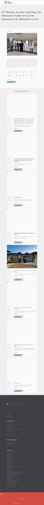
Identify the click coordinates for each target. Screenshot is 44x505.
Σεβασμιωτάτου (9, 469)
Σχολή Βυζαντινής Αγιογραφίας (12, 474)
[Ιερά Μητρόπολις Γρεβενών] (22, 2)
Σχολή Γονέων (9, 476)
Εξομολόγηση (9, 456)
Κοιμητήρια (9, 461)
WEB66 (24, 498)
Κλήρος (8, 415)
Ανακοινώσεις (9, 453)
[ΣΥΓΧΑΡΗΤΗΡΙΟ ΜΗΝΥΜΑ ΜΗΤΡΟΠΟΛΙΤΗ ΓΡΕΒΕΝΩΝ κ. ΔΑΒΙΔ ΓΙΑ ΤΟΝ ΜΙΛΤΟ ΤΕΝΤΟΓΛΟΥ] (22, 145)
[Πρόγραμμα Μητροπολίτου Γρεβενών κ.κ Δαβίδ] (22, 331)
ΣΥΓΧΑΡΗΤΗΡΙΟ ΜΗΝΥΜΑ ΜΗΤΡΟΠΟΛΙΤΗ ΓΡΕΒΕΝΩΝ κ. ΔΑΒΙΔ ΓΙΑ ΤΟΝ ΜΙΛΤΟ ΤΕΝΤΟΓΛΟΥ (24, 160)
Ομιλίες (8, 464)
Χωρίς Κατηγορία (10, 483)
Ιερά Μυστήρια (9, 416)
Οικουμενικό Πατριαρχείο (11, 442)
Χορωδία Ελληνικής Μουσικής (12, 479)
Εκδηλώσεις (9, 455)
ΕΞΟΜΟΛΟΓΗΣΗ (18, 197)
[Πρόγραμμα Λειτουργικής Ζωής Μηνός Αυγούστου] (22, 293)
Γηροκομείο (9, 454)
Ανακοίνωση (16, 383)
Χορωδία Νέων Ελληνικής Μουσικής (13, 482)
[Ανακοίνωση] (22, 369)
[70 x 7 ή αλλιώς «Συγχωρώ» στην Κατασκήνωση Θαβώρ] (22, 256)
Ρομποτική (8, 468)
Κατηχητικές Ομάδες (10, 459)
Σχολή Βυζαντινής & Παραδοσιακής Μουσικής (14, 471)
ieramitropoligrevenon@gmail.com (16, 429)
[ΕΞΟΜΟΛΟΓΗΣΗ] (22, 183)
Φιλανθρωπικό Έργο (10, 477)
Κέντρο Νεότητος (10, 435)
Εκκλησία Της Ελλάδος (11, 443)
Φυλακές (8, 433)
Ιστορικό (8, 413)
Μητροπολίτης (9, 412)
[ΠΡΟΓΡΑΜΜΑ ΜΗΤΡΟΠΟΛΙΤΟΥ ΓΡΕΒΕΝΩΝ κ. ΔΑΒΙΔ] (22, 219)
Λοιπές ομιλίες (9, 462)
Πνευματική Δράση (10, 467)
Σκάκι (8, 470)
